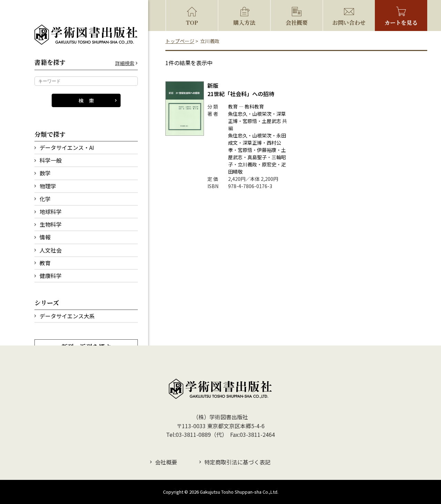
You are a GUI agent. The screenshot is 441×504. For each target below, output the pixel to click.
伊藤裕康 (266, 149)
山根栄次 (261, 113)
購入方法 (244, 23)
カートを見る (401, 23)
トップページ (179, 41)
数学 (45, 173)
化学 (45, 199)
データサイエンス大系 (67, 316)
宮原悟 (250, 120)
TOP (192, 23)
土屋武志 (271, 120)
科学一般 (51, 160)
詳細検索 (124, 63)
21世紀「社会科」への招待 (240, 89)
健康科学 (51, 275)
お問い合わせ (349, 23)
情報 (45, 237)
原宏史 (269, 164)
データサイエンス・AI (67, 147)
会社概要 (297, 23)
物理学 (48, 186)
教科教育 (254, 106)
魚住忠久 (237, 113)
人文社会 (51, 250)
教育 (45, 263)
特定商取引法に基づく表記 (237, 462)
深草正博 (252, 142)
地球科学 (51, 211)
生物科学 (51, 224)
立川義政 (247, 164)
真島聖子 (257, 157)
